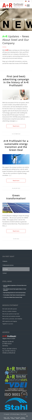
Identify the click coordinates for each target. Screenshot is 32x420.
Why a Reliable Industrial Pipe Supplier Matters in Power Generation (14, 289)
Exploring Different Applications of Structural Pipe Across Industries (14, 286)
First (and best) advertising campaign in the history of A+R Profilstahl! (16, 81)
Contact (5, 273)
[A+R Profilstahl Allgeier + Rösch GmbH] (13, 5)
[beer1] (16, 95)
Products (5, 261)
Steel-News (7, 281)
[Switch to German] (25, 1)
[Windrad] (16, 159)
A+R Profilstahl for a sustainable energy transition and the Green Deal (16, 145)
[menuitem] (23, 5)
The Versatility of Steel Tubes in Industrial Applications (14, 295)
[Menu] (27, 5)
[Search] (24, 6)
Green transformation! (16, 197)
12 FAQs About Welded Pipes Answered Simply (12, 297)
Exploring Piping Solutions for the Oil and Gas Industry (14, 292)
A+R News (5, 269)
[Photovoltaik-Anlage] (16, 208)
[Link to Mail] (27, 416)
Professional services (8, 265)
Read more (16, 126)
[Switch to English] (28, 1)
